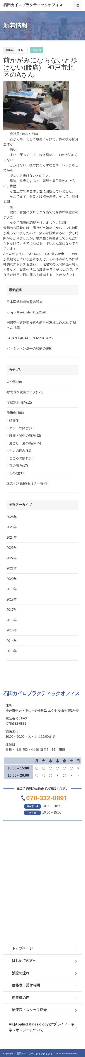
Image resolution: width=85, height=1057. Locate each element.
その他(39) (17, 473)
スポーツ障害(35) (21, 428)
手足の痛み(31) (20, 450)
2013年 (12, 651)
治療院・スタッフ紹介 (29, 1010)
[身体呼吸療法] (40, 105)
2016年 (12, 620)
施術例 (37, 50)
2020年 (12, 579)
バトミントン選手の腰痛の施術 (29, 348)
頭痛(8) (14, 420)
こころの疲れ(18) (21, 458)
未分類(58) (14, 382)
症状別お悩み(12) (19, 402)
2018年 (12, 599)
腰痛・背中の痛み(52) (25, 435)
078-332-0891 (47, 798)
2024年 (12, 537)
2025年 (12, 527)
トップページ (22, 948)
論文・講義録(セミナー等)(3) (28, 483)
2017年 (12, 609)
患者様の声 (20, 997)
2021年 (12, 568)
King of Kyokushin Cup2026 (26, 312)
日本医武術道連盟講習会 (24, 302)
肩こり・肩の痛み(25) (25, 443)
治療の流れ (20, 973)
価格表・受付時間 (26, 985)
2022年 (12, 558)
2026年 (12, 517)
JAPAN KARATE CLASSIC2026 (30, 338)
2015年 (12, 630)
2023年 (12, 547)
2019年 (12, 589)
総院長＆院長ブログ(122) (25, 392)
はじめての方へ (24, 960)
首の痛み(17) (18, 465)
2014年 (12, 641)
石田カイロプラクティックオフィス (33, 5)
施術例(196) (15, 412)
